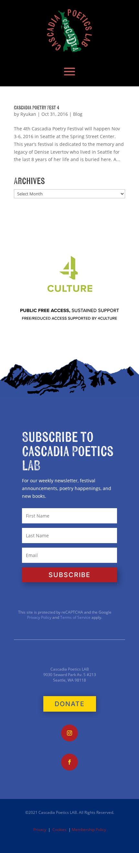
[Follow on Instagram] (69, 733)
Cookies (59, 829)
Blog (77, 114)
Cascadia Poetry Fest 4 (36, 107)
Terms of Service (75, 617)
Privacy (39, 829)
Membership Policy (89, 829)
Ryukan (28, 114)
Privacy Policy (39, 617)
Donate (70, 704)
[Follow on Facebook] (69, 762)
